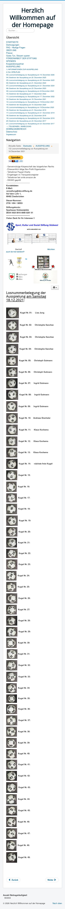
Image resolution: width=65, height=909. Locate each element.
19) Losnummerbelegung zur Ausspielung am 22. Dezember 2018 (30, 118)
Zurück (14, 879)
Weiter (50, 879)
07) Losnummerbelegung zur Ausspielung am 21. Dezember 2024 (30, 85)
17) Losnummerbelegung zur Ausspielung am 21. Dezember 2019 (30, 112)
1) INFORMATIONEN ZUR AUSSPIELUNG (22, 69)
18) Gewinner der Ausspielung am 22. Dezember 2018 (26, 115)
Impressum (11, 134)
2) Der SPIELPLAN (13, 72)
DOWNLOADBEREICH (16, 129)
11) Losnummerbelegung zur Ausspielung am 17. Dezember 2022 (30, 96)
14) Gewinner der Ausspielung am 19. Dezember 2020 (26, 104)
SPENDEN (11, 61)
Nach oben (57, 903)
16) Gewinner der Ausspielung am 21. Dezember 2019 (26, 110)
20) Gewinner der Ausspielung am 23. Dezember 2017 (26, 121)
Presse (9, 53)
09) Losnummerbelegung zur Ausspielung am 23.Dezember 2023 (30, 91)
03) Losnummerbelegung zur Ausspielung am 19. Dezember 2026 (30, 74)
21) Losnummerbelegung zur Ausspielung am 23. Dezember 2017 (30, 123)
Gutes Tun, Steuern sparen (18, 55)
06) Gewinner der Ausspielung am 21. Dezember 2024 (26, 83)
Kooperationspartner (15, 63)
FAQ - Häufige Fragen (15, 47)
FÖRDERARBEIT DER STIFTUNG (21, 58)
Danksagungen (12, 44)
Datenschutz (11, 131)
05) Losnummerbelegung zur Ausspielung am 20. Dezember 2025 (30, 80)
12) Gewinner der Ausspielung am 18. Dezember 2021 (26, 99)
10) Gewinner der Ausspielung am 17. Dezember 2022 (26, 93)
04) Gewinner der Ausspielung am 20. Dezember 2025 (26, 77)
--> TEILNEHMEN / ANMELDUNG (18, 126)
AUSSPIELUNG (13, 66)
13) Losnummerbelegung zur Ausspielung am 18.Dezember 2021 (30, 102)
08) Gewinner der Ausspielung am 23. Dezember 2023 (26, 88)
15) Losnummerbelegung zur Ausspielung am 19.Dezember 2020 (30, 107)
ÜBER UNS (11, 50)
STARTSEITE (12, 42)
